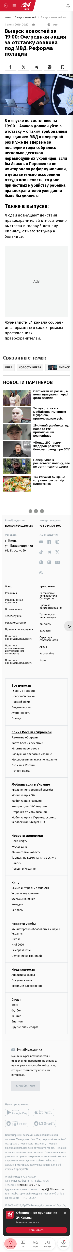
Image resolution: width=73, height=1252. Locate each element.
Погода (16, 718)
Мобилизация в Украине (31, 784)
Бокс (15, 1005)
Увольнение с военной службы (32, 789)
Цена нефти (20, 841)
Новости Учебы (24, 924)
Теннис (16, 1016)
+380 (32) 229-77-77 (28, 1185)
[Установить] (36, 1222)
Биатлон (17, 1021)
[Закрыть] (65, 1213)
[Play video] (36, 93)
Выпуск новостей (26, 17)
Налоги (16, 863)
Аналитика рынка (23, 975)
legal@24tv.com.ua (52, 1189)
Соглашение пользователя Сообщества (48, 596)
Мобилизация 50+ (23, 795)
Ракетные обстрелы (25, 737)
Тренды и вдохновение (27, 986)
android (17, 1112)
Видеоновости (21, 707)
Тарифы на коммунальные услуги (34, 857)
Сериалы (17, 910)
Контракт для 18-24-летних (29, 806)
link (41, 541)
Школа (16, 939)
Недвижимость (23, 969)
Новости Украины (23, 696)
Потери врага (21, 771)
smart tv (17, 1123)
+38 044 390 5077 (50, 525)
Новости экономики (27, 836)
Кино (15, 882)
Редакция (11, 593)
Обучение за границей (27, 955)
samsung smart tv (45, 1123)
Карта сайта (47, 653)
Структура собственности (49, 639)
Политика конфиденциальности (18, 637)
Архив (43, 647)
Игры (43, 660)
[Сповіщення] (68, 5)
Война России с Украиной (32, 732)
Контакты (45, 624)
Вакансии (45, 630)
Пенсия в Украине (24, 868)
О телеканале (13, 609)
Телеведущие (13, 616)
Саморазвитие (21, 950)
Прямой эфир (21, 702)
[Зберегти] (62, 67)
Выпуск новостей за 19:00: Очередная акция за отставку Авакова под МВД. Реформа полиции (54, 17)
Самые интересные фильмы (30, 887)
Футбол (16, 1010)
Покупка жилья (22, 980)
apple (45, 1112)
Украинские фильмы (25, 893)
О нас (8, 586)
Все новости (21, 685)
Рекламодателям (15, 623)
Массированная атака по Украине (34, 759)
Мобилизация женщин (27, 800)
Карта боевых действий (27, 743)
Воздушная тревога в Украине (32, 754)
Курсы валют (20, 846)
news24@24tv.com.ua (19, 525)
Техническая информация (48, 616)
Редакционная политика (14, 601)
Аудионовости (21, 713)
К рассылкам (25, 1085)
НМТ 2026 (18, 944)
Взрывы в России (23, 765)
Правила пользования (19, 629)
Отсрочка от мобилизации (29, 812)
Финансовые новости (26, 852)
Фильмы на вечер (23, 899)
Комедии (17, 904)
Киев (8, 17)
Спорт (16, 999)
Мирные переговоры (26, 748)
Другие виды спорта (25, 1027)
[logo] (26, 6)
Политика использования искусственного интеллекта (15, 649)
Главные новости (23, 690)
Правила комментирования (51, 606)
